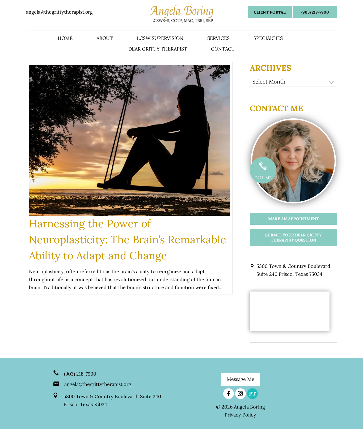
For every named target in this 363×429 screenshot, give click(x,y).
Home (65, 38)
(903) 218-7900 (315, 12)
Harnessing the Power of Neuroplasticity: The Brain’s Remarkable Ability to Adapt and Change (127, 239)
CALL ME (263, 177)
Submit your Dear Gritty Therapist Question (293, 237)
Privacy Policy (240, 415)
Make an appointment (293, 218)
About (104, 38)
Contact (223, 49)
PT (252, 393)
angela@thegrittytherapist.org (59, 12)
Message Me (240, 379)
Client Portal (270, 12)
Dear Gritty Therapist (157, 49)
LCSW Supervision (160, 38)
